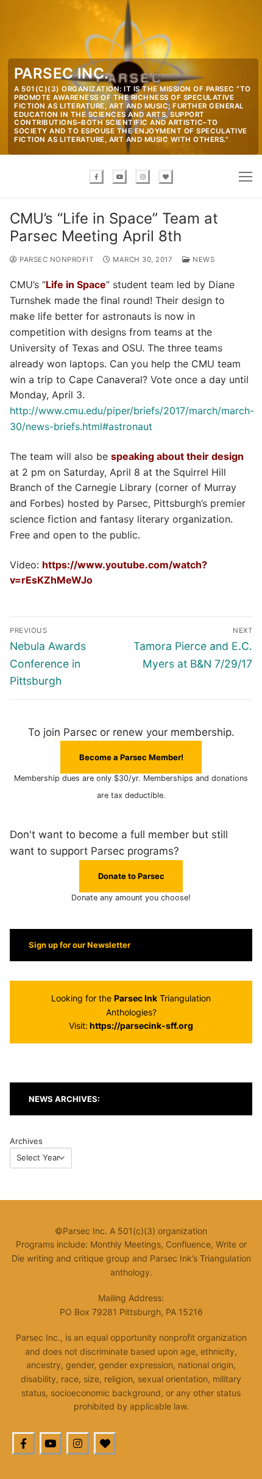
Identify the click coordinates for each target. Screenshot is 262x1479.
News (202, 259)
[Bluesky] (165, 176)
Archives (26, 1141)
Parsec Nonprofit (55, 259)
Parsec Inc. (61, 73)
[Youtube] (119, 176)
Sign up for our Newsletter (79, 945)
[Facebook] (96, 176)
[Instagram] (142, 176)
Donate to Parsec (131, 876)
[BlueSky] (105, 1443)
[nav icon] (245, 176)
